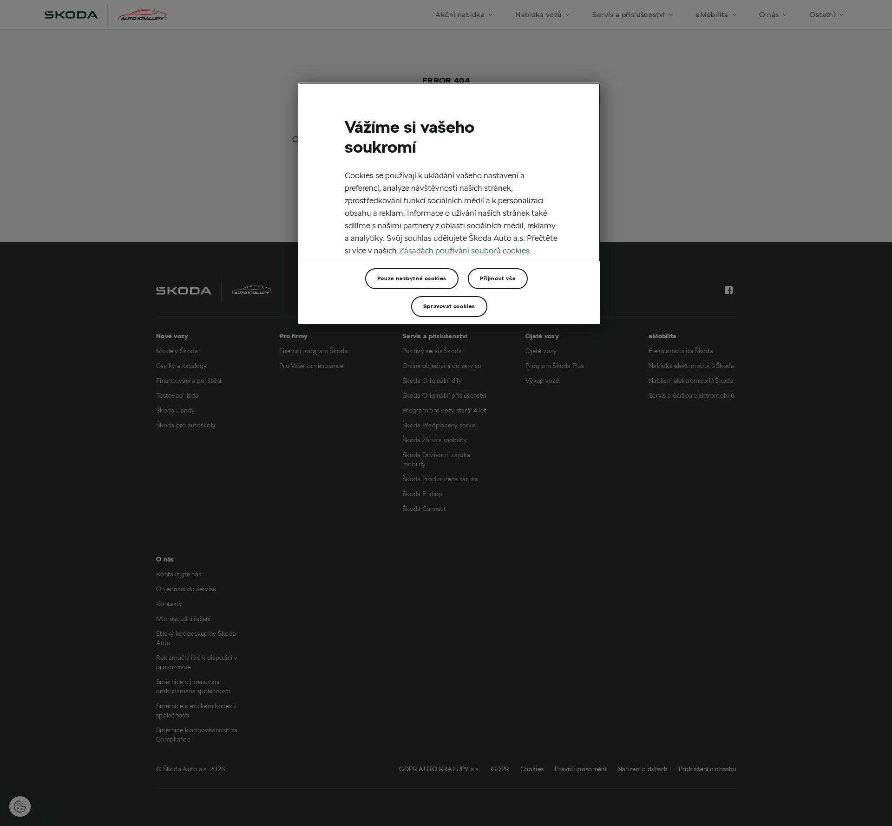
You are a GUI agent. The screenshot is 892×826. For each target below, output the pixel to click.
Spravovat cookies (449, 306)
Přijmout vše (498, 278)
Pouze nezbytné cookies (411, 278)
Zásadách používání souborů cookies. (465, 250)
